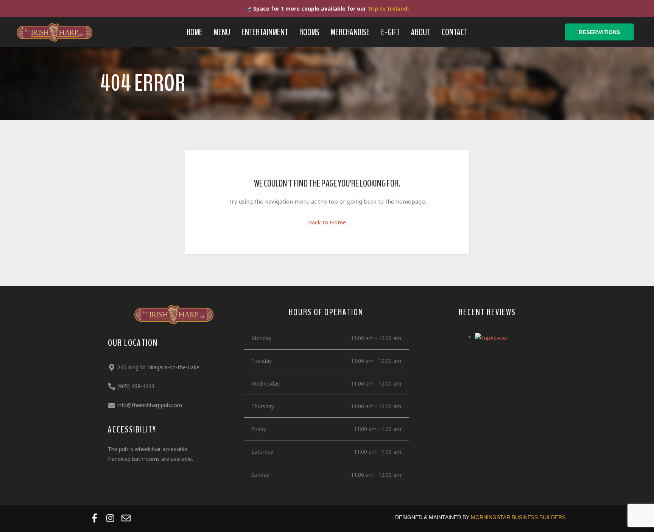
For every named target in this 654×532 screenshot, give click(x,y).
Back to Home (327, 222)
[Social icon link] (94, 518)
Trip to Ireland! (388, 8)
